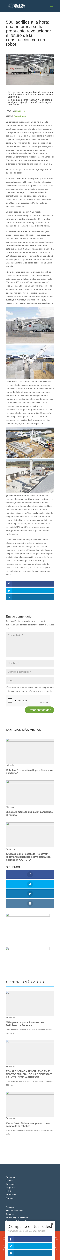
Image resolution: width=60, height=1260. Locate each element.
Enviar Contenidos (14, 1210)
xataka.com (20, 111)
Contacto (10, 1214)
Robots (9, 1180)
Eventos (9, 1198)
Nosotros (10, 1207)
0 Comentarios (38, 49)
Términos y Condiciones (17, 1217)
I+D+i (26, 49)
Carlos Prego (20, 116)
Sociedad (10, 1184)
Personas (10, 1177)
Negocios (10, 1187)
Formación (11, 1194)
